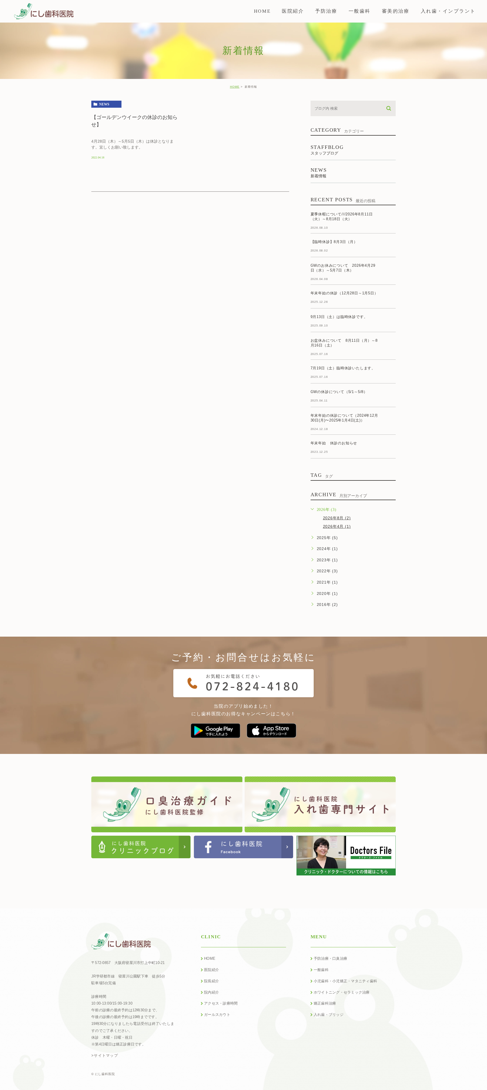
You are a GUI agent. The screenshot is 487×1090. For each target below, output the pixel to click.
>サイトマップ (104, 1055)
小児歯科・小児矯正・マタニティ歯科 (345, 981)
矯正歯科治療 (325, 1003)
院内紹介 (211, 992)
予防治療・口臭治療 (330, 958)
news (104, 104)
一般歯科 (321, 970)
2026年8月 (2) (337, 518)
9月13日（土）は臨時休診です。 (339, 317)
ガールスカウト (217, 1014)
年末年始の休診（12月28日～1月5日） (344, 293)
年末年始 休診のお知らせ (334, 443)
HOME (235, 86)
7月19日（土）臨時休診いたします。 (343, 368)
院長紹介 (211, 981)
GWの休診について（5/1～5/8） (339, 392)
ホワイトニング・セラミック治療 (342, 992)
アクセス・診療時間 (221, 1003)
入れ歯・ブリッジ (329, 1014)
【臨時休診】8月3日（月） (334, 242)
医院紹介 (211, 970)
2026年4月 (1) (337, 526)
